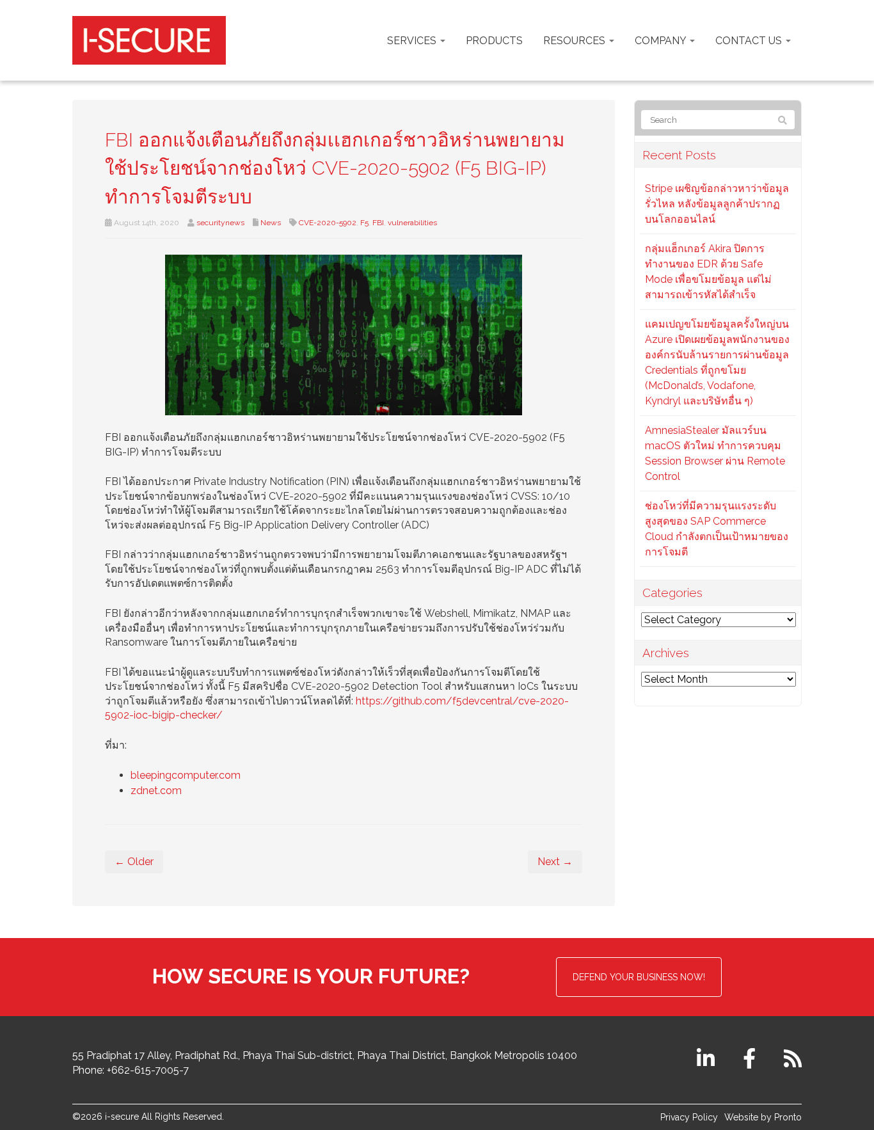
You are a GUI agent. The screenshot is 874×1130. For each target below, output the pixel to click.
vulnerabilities (412, 222)
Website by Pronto (763, 1117)
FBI (378, 222)
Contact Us (749, 41)
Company (661, 41)
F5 (364, 222)
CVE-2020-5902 (327, 222)
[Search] (782, 120)
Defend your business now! (639, 977)
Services (413, 41)
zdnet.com (156, 790)
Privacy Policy (689, 1117)
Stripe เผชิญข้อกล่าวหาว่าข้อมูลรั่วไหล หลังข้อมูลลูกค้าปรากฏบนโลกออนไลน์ (717, 203)
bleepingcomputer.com (186, 775)
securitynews (220, 222)
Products (494, 41)
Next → (555, 861)
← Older (134, 861)
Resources (575, 41)
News (270, 222)
